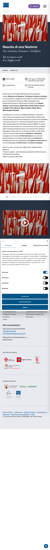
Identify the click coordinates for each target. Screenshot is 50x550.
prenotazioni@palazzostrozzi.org (14, 333)
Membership (29, 317)
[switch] (45, 277)
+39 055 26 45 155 (9, 331)
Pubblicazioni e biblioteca (9, 314)
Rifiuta (25, 307)
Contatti (5, 319)
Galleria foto (14, 70)
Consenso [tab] (8, 245)
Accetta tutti (25, 296)
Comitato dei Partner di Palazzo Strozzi (36, 311)
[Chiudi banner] (47, 241)
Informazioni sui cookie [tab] (40, 245)
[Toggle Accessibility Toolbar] (46, 546)
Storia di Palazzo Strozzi (9, 311)
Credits (32, 414)
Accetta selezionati (25, 302)
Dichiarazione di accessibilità (20, 414)
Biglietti (35, 6)
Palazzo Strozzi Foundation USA (34, 314)
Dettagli (5, 70)
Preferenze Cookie (29, 412)
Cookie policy (18, 412)
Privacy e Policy (7, 412)
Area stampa (6, 317)
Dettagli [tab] (24, 245)
